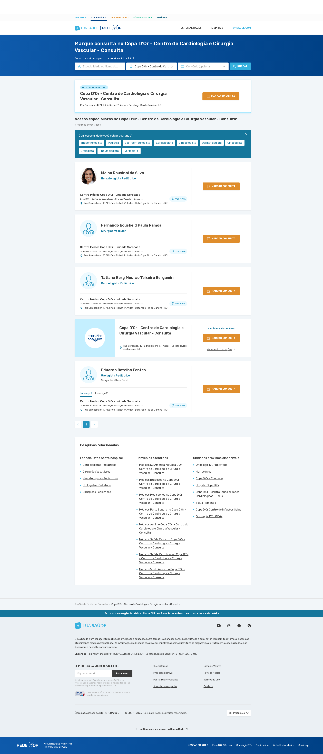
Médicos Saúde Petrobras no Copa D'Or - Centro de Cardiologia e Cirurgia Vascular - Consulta (163, 558)
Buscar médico (99, 17)
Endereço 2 (101, 393)
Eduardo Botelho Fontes (123, 370)
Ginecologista (187, 142)
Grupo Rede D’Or (180, 729)
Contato (208, 686)
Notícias (162, 17)
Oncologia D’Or (244, 745)
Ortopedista (234, 142)
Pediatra (113, 142)
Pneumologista (109, 150)
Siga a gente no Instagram (229, 625)
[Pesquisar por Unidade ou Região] (172, 67)
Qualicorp (303, 745)
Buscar (242, 66)
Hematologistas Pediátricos (100, 478)
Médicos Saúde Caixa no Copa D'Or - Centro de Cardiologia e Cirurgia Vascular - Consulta (162, 543)
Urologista (87, 150)
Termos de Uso (212, 679)
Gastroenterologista (137, 142)
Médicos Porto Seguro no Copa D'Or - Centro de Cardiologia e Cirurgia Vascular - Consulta (162, 513)
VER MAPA (180, 199)
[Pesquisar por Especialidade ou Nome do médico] (121, 67)
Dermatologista (212, 142)
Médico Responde (143, 17)
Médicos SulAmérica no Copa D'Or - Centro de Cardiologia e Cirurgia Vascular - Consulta (161, 469)
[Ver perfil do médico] (88, 176)
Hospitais (216, 27)
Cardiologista (164, 142)
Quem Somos (160, 666)
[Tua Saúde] (90, 625)
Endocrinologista (91, 142)
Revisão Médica (212, 672)
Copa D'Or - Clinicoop (209, 478)
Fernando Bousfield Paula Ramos (131, 225)
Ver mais (129, 150)
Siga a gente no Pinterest (249, 625)
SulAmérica (262, 745)
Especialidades (191, 27)
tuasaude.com (241, 27)
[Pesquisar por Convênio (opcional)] (224, 67)
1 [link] (86, 424)
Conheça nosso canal (218, 625)
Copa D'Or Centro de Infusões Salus (218, 509)
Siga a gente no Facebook (239, 625)
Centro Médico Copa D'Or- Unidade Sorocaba (110, 194)
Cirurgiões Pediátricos (97, 492)
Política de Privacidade (165, 679)
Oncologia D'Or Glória (209, 516)
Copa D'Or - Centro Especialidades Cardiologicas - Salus (217, 494)
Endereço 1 (86, 393)
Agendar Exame (120, 17)
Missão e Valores (212, 666)
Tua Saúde (80, 17)
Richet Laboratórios (283, 745)
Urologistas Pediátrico (97, 485)
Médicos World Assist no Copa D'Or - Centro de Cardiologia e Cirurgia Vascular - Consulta (162, 573)
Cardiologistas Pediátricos (99, 464)
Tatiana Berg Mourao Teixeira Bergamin (137, 277)
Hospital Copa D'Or (207, 485)
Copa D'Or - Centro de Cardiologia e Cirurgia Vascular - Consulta (123, 96)
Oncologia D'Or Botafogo (211, 464)
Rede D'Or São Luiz (222, 745)
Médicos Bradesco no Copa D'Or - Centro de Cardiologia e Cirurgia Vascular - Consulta (160, 484)
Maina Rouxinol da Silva (122, 173)
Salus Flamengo (206, 502)
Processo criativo (163, 672)
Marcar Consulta (99, 604)
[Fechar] (246, 134)
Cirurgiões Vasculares (96, 471)
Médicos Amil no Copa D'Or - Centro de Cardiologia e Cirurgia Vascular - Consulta (163, 528)
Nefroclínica (203, 471)
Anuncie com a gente (165, 686)
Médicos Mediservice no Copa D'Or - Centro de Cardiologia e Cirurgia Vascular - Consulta (161, 498)
